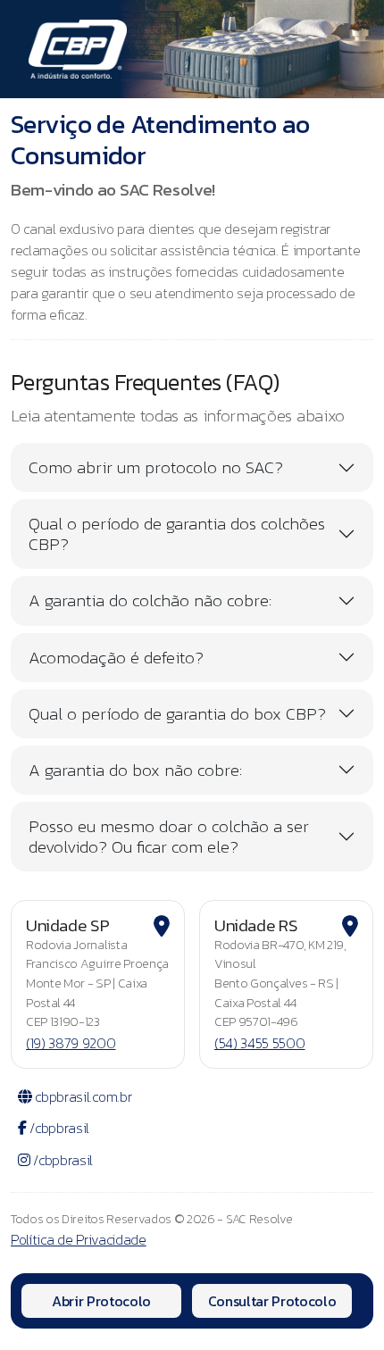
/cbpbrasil (58, 1127)
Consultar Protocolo (272, 1301)
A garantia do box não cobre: (135, 770)
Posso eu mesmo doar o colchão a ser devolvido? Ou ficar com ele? (169, 836)
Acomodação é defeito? (116, 658)
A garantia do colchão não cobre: (150, 600)
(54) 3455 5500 (259, 1043)
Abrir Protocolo (101, 1301)
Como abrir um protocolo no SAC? (156, 467)
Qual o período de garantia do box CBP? (177, 714)
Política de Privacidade (78, 1239)
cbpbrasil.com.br (82, 1096)
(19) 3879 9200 (71, 1043)
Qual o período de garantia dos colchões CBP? (177, 534)
